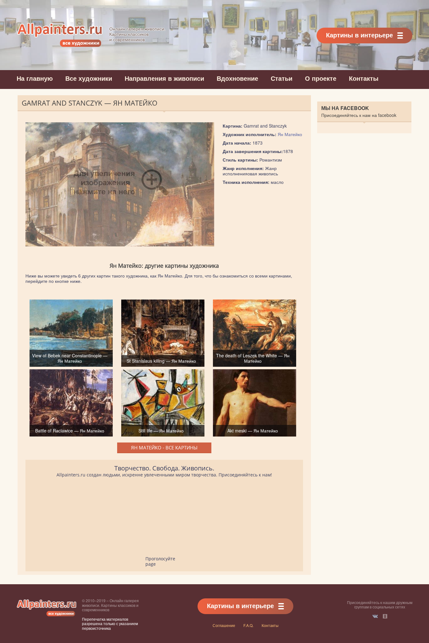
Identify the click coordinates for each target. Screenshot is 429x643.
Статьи (281, 78)
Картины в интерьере (359, 34)
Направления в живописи (164, 78)
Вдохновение (237, 78)
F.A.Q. (248, 625)
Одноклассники (385, 616)
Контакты (363, 78)
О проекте (320, 78)
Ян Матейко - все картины (164, 447)
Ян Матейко (290, 134)
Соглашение (224, 625)
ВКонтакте (375, 616)
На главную (35, 78)
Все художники (88, 78)
